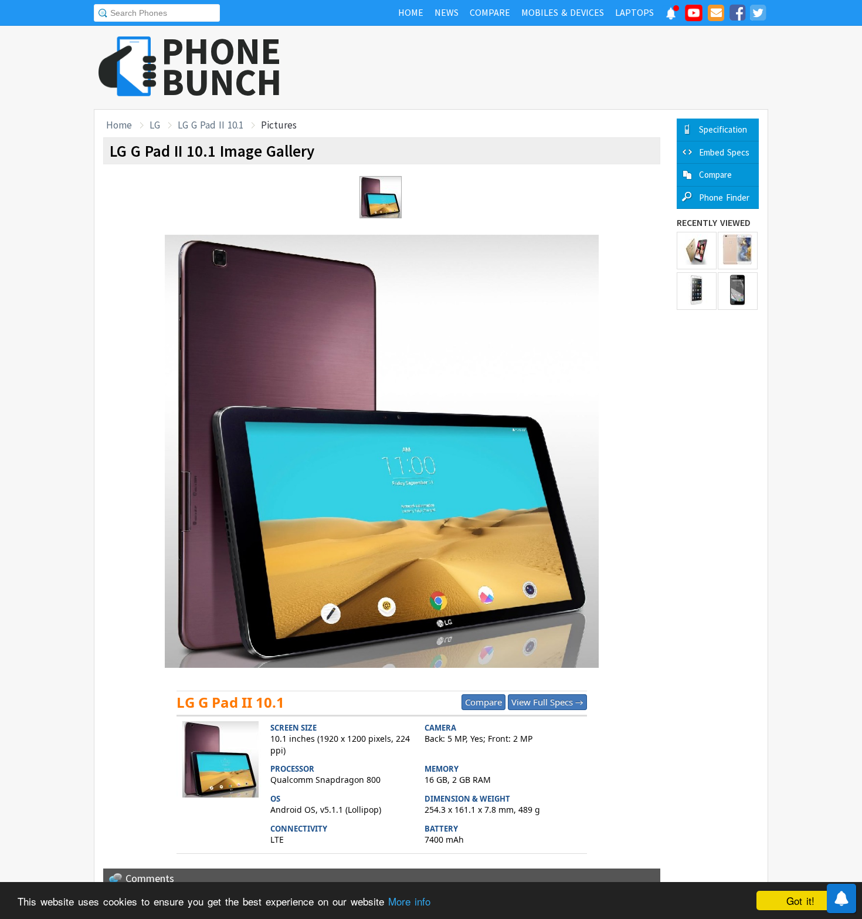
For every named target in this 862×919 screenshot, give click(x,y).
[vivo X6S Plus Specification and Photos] (738, 250)
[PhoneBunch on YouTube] (694, 16)
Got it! (800, 900)
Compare (483, 702)
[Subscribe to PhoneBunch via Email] (716, 14)
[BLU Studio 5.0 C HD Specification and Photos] (738, 291)
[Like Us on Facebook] (737, 14)
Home (119, 125)
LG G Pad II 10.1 (210, 125)
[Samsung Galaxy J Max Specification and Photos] (697, 250)
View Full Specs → (547, 702)
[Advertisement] (554, 67)
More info (409, 901)
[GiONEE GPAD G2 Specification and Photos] (697, 291)
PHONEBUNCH (221, 66)
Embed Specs (724, 152)
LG (155, 125)
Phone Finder (724, 197)
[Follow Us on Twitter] (758, 14)
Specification (723, 129)
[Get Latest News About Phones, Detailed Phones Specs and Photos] (127, 67)
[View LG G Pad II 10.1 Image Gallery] (220, 760)
